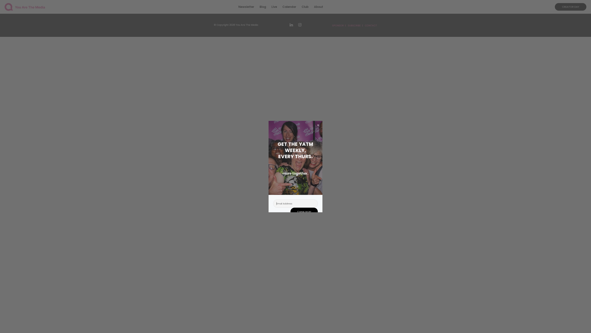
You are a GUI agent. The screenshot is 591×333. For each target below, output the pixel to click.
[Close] (318, 125)
